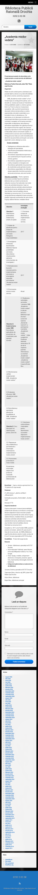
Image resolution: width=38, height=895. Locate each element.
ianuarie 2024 (9, 731)
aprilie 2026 (8, 684)
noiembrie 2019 (9, 816)
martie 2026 (8, 685)
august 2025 (8, 698)
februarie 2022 (9, 772)
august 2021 (8, 781)
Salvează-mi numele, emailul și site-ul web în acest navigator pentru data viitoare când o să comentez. (20, 656)
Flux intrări (8, 861)
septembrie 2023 (10, 738)
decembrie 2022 (9, 754)
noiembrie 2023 (9, 735)
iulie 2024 (8, 721)
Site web (7, 645)
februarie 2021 (9, 790)
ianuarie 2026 (9, 689)
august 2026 (8, 677)
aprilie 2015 (8, 844)
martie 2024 (8, 728)
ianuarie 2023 (9, 753)
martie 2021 (8, 788)
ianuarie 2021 (9, 791)
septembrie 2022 (10, 760)
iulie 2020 (8, 802)
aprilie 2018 (8, 839)
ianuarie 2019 (9, 830)
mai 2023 (7, 746)
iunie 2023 (8, 744)
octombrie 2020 (9, 797)
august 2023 (8, 740)
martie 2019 (8, 827)
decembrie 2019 (9, 814)
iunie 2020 (8, 804)
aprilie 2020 (8, 807)
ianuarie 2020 (9, 813)
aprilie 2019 (8, 825)
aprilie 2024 (8, 726)
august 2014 (8, 848)
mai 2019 (7, 823)
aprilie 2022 (8, 768)
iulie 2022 (8, 763)
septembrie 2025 (10, 696)
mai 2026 (7, 682)
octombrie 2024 (9, 715)
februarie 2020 (9, 811)
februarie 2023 (9, 751)
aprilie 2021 (8, 786)
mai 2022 (7, 767)
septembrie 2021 (10, 779)
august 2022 (8, 761)
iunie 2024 (8, 723)
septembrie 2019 (10, 818)
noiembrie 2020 (9, 795)
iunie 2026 (8, 680)
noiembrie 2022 (9, 756)
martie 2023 (8, 749)
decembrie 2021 (9, 776)
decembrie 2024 (9, 712)
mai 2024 (7, 724)
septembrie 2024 (10, 717)
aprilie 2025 (8, 705)
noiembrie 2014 (9, 846)
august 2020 (8, 800)
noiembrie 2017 (9, 843)
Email (6, 638)
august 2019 (8, 820)
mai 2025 (7, 703)
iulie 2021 (8, 783)
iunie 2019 (8, 821)
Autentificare (8, 859)
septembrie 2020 (10, 799)
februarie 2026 (9, 687)
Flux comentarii (9, 863)
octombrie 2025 (9, 694)
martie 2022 (8, 770)
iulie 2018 (8, 834)
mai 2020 (7, 806)
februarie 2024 (9, 730)
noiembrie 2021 (9, 777)
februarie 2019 (9, 829)
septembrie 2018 (10, 832)
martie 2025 (8, 707)
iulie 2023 (8, 742)
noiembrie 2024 (9, 714)
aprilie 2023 (8, 747)
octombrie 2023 (9, 737)
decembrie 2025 (9, 691)
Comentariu (9, 612)
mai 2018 (7, 837)
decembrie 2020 (9, 793)
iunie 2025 (8, 701)
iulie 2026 (8, 678)
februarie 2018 (9, 841)
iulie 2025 (8, 700)
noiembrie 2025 (9, 693)
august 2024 (8, 719)
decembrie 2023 (9, 733)
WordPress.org (9, 865)
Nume (6, 632)
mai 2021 (7, 784)
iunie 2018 (8, 836)
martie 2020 (8, 809)
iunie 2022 (8, 765)
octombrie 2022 (9, 758)
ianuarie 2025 (9, 710)
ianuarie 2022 (9, 774)
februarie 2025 (9, 708)
